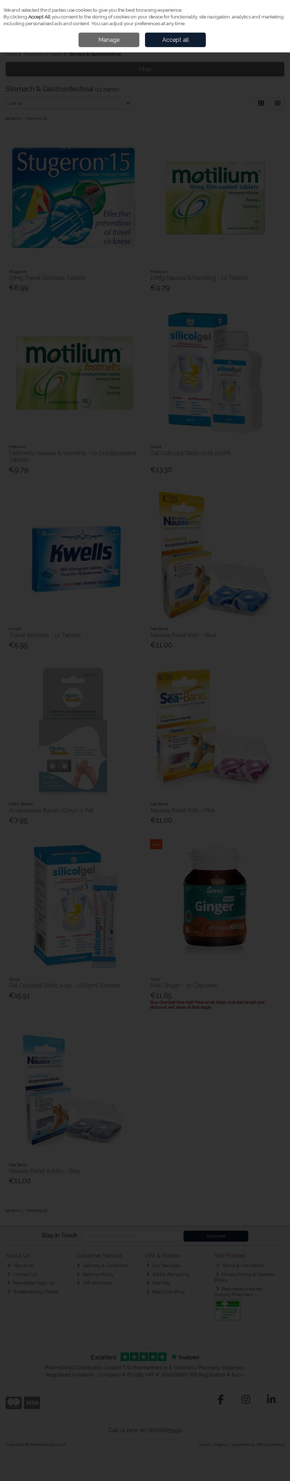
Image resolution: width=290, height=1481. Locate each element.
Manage (109, 39)
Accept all (175, 39)
